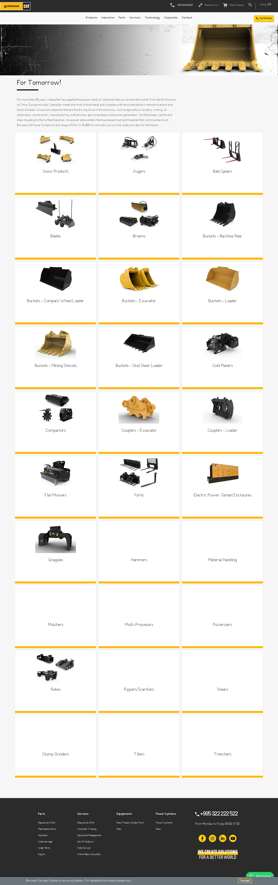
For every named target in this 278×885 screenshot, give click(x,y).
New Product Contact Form (130, 823)
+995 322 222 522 (185, 5)
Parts (122, 18)
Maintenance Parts (47, 829)
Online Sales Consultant (89, 854)
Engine (41, 854)
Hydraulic (42, 835)
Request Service (211, 5)
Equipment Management (89, 835)
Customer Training (86, 829)
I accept (245, 881)
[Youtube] (232, 838)
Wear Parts (44, 848)
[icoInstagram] (212, 838)
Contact (187, 18)
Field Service (83, 848)
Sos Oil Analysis (85, 841)
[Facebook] (202, 838)
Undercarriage (45, 841)
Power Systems (164, 823)
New (119, 829)
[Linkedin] (222, 838)
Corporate (171, 18)
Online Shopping (236, 5)
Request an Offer (46, 823)
